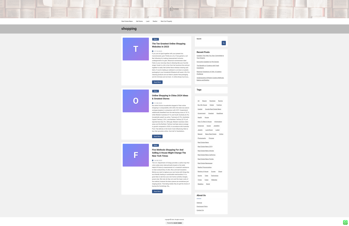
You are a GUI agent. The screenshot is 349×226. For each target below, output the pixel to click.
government (201, 113)
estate (212, 105)
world (208, 184)
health (200, 117)
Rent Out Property (166, 21)
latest (217, 130)
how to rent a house (205, 122)
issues (209, 126)
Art (198, 101)
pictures (211, 138)
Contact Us (200, 210)
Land (147, 21)
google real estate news (213, 109)
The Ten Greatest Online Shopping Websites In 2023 (168, 45)
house (207, 117)
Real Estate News (127, 21)
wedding (200, 184)
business (212, 101)
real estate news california (206, 155)
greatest (211, 113)
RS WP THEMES (178, 223)
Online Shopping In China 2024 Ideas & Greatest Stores (170, 97)
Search (199, 39)
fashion (219, 105)
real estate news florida (206, 159)
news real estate (210, 134)
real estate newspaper (205, 163)
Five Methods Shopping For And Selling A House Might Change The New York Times (169, 153)
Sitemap (199, 203)
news (155, 39)
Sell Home (139, 21)
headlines (219, 113)
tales (206, 175)
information (218, 122)
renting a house (203, 171)
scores (213, 171)
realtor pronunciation (205, 167)
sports (200, 175)
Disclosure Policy (202, 206)
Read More (157, 82)
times (200, 180)
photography (202, 138)
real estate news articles (206, 151)
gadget (200, 109)
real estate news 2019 (205, 146)
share (220, 171)
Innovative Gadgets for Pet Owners (208, 62)
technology (214, 175)
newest (200, 134)
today (206, 180)
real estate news (203, 142)
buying (220, 101)
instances (201, 126)
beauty (204, 101)
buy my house (202, 105)
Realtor (155, 21)
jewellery (217, 126)
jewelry (200, 130)
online (221, 134)
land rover (209, 130)
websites (214, 180)
